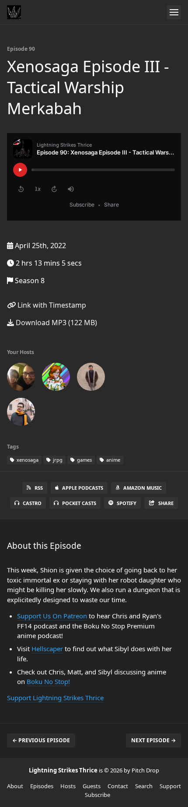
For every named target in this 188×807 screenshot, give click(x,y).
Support (170, 786)
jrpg (57, 459)
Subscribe (97, 795)
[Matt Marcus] (21, 413)
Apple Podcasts (82, 487)
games (84, 459)
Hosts (68, 786)
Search (144, 786)
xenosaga (26, 459)
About (15, 786)
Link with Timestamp (51, 305)
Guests (92, 786)
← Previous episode (41, 740)
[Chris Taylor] (21, 378)
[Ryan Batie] (91, 378)
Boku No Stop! (48, 681)
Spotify (126, 503)
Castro (32, 503)
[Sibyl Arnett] (56, 378)
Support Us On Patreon (52, 615)
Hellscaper (47, 648)
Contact (118, 786)
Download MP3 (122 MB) (55, 322)
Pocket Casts (79, 503)
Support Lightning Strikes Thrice (55, 697)
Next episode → (153, 740)
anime (112, 459)
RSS (39, 487)
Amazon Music (142, 487)
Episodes (41, 786)
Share (166, 503)
